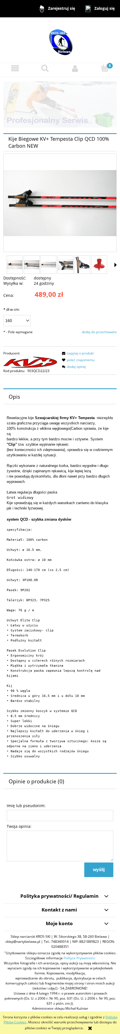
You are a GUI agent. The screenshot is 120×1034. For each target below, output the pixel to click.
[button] (15, 68)
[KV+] (30, 361)
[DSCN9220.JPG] (31, 264)
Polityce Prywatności (79, 958)
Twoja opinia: (19, 826)
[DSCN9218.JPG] (14, 264)
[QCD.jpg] (99, 264)
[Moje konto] (75, 68)
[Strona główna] (60, 39)
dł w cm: (11, 309)
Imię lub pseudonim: (26, 805)
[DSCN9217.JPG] (48, 265)
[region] (60, 104)
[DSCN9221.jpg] (65, 264)
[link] (60, 104)
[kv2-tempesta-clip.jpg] (82, 264)
